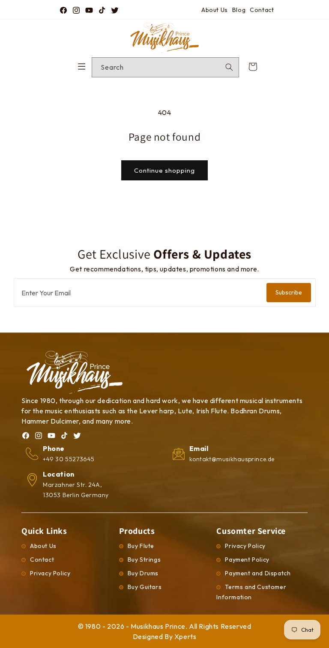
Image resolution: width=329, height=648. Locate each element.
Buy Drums (143, 573)
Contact (262, 10)
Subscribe (288, 292)
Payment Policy (247, 559)
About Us (214, 10)
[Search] (229, 67)
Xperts (185, 636)
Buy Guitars (145, 587)
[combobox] (165, 67)
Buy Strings (144, 559)
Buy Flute (141, 546)
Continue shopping (164, 170)
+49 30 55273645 (69, 459)
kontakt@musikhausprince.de (232, 459)
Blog (238, 10)
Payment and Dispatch (257, 573)
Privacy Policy (50, 573)
